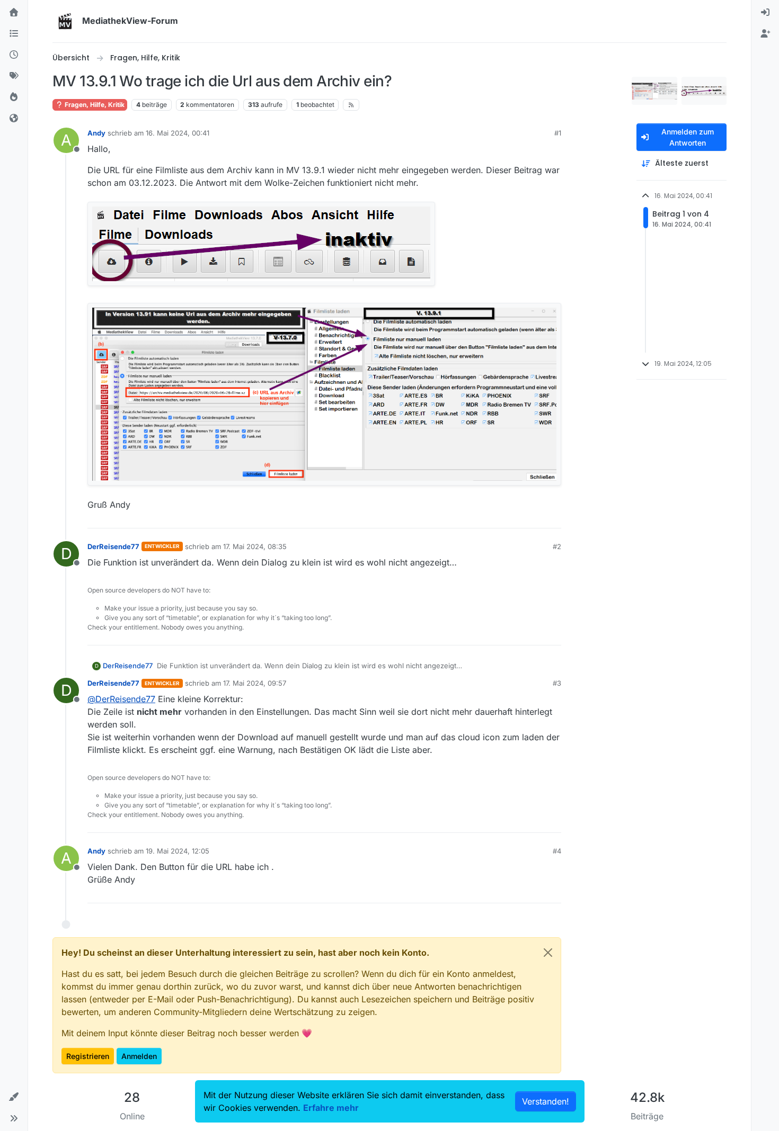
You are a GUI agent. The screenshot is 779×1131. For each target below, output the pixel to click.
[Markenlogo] (65, 21)
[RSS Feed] (351, 105)
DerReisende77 (113, 546)
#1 (557, 133)
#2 (557, 546)
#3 (557, 683)
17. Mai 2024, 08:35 (255, 546)
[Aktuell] (13, 55)
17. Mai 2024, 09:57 (254, 683)
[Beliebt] (13, 97)
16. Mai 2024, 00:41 (177, 133)
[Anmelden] (765, 12)
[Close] (548, 952)
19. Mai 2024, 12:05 (177, 851)
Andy (96, 133)
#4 (557, 851)
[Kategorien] (13, 33)
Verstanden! (545, 1101)
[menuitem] (765, 12)
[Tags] (13, 76)
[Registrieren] (765, 33)
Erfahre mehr (331, 1107)
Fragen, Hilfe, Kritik (94, 105)
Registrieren (87, 1056)
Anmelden (139, 1056)
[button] (13, 1097)
